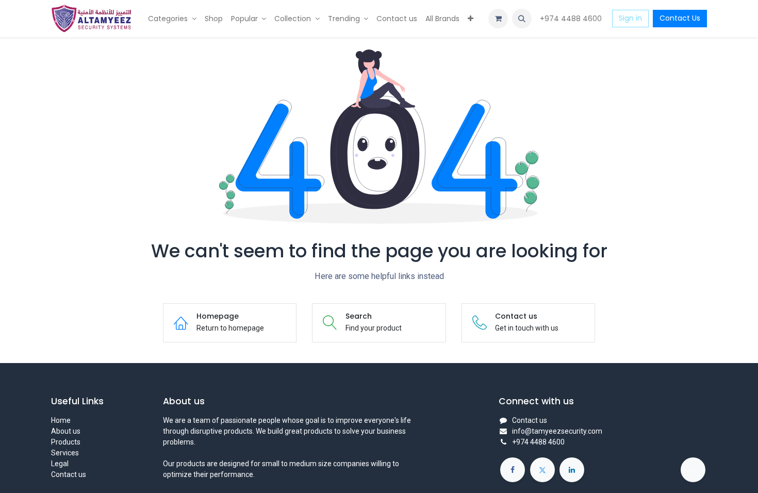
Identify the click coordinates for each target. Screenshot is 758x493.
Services (65, 453)
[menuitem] (172, 18)
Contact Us (680, 18)
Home (61, 420)
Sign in (630, 18)
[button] (522, 18)
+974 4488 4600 (572, 18)
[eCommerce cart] (498, 18)
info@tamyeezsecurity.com (557, 431)
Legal (60, 463)
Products (65, 442)
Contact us (68, 474)
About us (65, 431)
